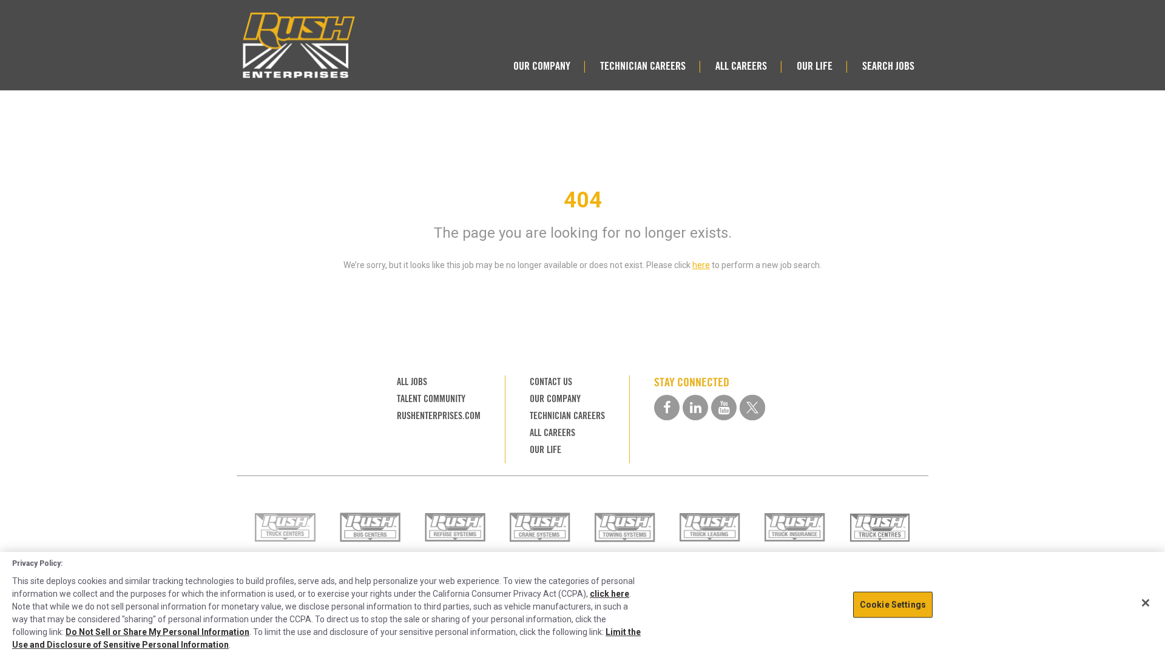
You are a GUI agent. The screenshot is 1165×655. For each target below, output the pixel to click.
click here (609, 594)
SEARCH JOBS (888, 65)
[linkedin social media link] (695, 407)
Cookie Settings (893, 604)
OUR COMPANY (541, 65)
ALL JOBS (412, 382)
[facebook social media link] (667, 407)
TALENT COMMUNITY (431, 399)
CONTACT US (551, 382)
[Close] (1145, 603)
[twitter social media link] (752, 407)
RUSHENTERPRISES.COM (439, 416)
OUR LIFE (814, 65)
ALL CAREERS (741, 65)
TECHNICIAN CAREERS (643, 65)
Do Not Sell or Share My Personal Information (157, 632)
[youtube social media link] (724, 407)
